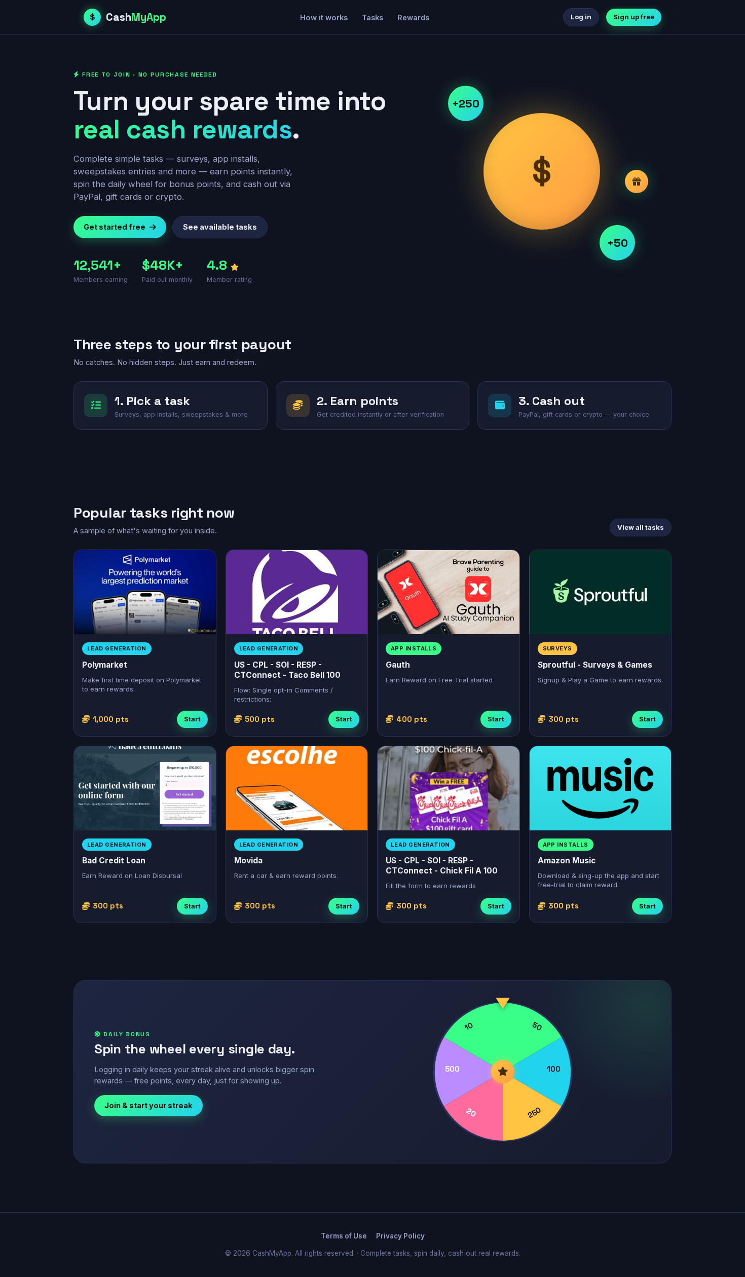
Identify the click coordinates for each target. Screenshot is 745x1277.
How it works (324, 17)
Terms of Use (344, 1236)
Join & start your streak (148, 1105)
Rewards (413, 17)
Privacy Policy (400, 1236)
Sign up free (633, 17)
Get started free (114, 227)
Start (192, 719)
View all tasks (640, 527)
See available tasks (220, 227)
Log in (581, 17)
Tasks (372, 17)
